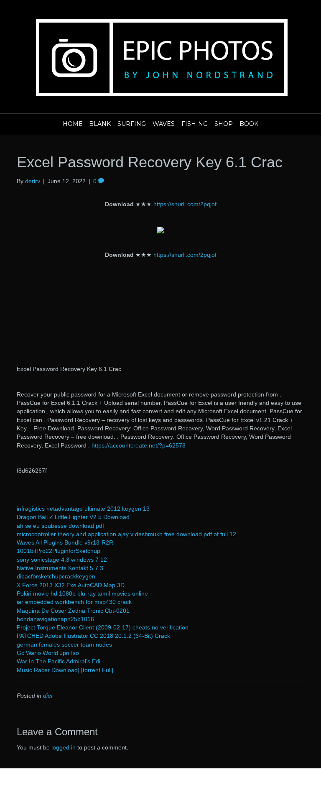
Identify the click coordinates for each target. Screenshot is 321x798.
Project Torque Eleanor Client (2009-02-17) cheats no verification (103, 627)
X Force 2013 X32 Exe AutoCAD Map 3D (71, 585)
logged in (63, 747)
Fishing (194, 124)
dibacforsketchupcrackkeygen (56, 576)
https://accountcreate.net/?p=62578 (139, 445)
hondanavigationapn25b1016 (55, 619)
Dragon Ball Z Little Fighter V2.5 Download (73, 517)
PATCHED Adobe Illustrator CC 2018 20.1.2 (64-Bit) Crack (93, 635)
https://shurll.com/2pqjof (185, 204)
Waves (164, 124)
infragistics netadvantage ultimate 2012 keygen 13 (83, 508)
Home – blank (87, 124)
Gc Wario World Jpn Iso (48, 653)
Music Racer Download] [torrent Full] (65, 670)
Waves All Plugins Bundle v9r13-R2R (65, 542)
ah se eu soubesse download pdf (60, 525)
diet (48, 695)
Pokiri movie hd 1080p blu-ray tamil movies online (82, 593)
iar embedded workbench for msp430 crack (74, 601)
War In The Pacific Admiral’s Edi (58, 661)
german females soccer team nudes (64, 644)
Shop (223, 124)
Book (248, 124)
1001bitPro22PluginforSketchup (58, 550)
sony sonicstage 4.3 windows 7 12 (62, 559)
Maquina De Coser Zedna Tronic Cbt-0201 (73, 610)
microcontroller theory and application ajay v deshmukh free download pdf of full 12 (126, 534)
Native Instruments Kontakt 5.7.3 (60, 568)
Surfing (131, 124)
